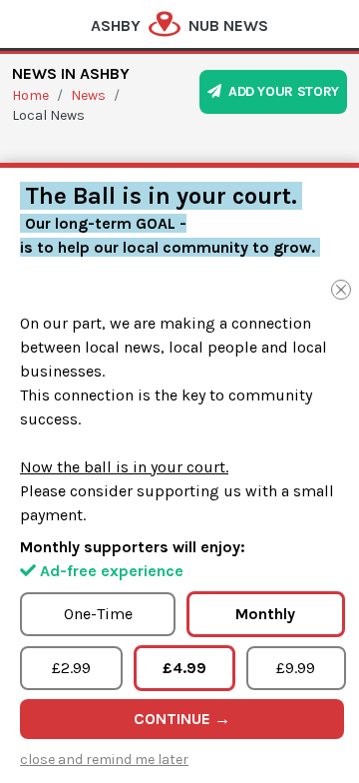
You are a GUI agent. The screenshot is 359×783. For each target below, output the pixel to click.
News (88, 95)
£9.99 (295, 667)
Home (30, 95)
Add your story (280, 91)
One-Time (98, 613)
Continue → (182, 718)
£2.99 (71, 667)
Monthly (265, 613)
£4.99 (184, 667)
